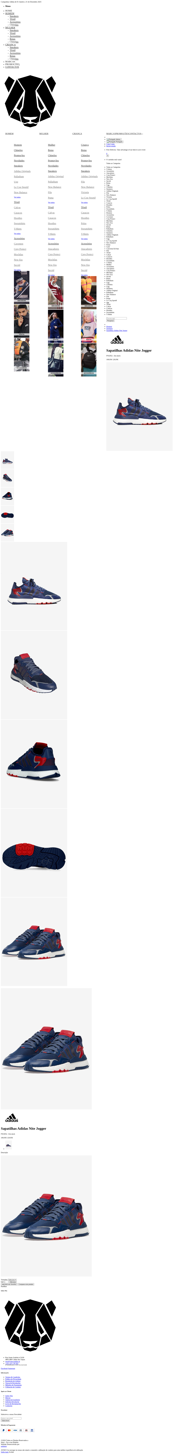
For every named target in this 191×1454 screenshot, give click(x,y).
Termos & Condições (12, 1377)
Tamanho (4, 1280)
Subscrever (5, 1420)
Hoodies (18, 218)
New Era (18, 259)
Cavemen (18, 243)
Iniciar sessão (111, 146)
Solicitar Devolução (12, 1402)
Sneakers (18, 165)
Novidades (19, 160)
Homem (18, 144)
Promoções (19, 155)
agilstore (4, 1446)
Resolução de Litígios (12, 1381)
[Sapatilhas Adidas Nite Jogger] (7, 468)
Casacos (18, 212)
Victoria (85, 192)
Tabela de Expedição (12, 1400)
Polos (83, 223)
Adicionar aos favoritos (9, 1284)
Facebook (4, 1368)
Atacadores (53, 248)
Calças (17, 207)
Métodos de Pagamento (13, 1385)
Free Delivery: (111, 150)
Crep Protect (20, 249)
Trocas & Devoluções (12, 1383)
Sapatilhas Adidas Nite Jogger (116, 330)
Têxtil (17, 202)
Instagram (11, 1368)
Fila (50, 192)
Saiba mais (5, 1452)
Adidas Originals (22, 171)
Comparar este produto (26, 1284)
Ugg (16, 181)
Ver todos (17, 197)
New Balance (20, 192)
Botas (51, 150)
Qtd (2, 1282)
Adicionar (13, 1282)
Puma (50, 197)
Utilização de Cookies (13, 1387)
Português (119, 142)
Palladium (19, 176)
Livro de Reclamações (13, 1404)
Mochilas (18, 254)
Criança (85, 144)
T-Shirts (18, 228)
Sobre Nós (9, 1396)
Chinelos (18, 150)
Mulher (51, 144)
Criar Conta (110, 144)
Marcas (7, 1398)
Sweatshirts (19, 223)
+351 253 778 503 (11, 1363)
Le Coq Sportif (21, 187)
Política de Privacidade (13, 1379)
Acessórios (19, 238)
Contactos (8, 1406)
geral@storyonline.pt (12, 1361)
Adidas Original (56, 176)
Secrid (17, 265)
